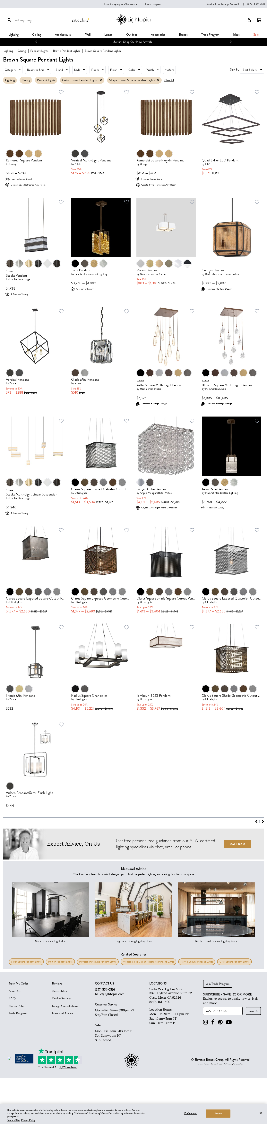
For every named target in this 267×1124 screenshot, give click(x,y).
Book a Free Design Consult (223, 4)
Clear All (169, 80)
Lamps (108, 34)
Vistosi (168, 493)
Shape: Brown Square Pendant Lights (132, 80)
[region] (133, 1114)
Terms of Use (216, 1063)
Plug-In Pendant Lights (60, 962)
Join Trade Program (217, 983)
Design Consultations (65, 1006)
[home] (133, 24)
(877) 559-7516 (256, 4)
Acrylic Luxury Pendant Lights (197, 962)
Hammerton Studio (150, 389)
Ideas (236, 34)
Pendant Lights (39, 50)
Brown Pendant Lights (66, 50)
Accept (218, 1113)
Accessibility (59, 991)
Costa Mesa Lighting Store (166, 989)
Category (10, 69)
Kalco (78, 383)
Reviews (57, 983)
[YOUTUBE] (229, 1022)
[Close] (260, 1113)
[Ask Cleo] (81, 20)
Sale (256, 34)
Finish (113, 69)
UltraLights (81, 493)
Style (77, 69)
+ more (9, 271)
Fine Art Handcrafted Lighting (91, 274)
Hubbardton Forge (19, 279)
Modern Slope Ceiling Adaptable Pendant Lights (148, 962)
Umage (13, 164)
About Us (15, 991)
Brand (59, 69)
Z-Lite (78, 164)
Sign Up (253, 1011)
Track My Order (18, 983)
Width (150, 69)
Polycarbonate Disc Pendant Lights (97, 962)
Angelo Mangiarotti (150, 493)
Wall (88, 34)
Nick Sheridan (147, 274)
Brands (183, 34)
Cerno (162, 274)
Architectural (63, 34)
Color (131, 69)
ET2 (207, 164)
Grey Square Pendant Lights (234, 962)
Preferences (190, 1113)
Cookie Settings (61, 998)
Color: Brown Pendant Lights (80, 80)
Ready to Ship (35, 69)
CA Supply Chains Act (233, 1063)
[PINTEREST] (220, 1022)
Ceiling (36, 34)
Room (95, 69)
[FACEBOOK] (212, 1022)
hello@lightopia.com (110, 994)
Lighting (13, 34)
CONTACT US (104, 983)
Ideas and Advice (62, 1013)
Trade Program (153, 4)
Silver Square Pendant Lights (26, 962)
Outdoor (131, 34)
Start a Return (17, 1006)
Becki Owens (212, 274)
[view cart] (259, 20)
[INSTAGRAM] (205, 1022)
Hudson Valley (231, 274)
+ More (169, 69)
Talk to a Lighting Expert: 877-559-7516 (133, 41)
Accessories (158, 34)
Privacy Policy (203, 1063)
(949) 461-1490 (159, 1002)
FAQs (12, 998)
